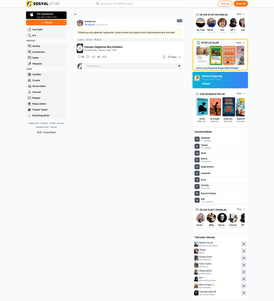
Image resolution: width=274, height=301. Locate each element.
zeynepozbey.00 (207, 291)
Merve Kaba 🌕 (207, 284)
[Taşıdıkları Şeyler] (229, 55)
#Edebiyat (90, 24)
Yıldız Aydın (205, 263)
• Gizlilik (52, 123)
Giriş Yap (225, 3)
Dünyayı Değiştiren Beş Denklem (103, 47)
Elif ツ (202, 277)
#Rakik (206, 83)
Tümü (239, 14)
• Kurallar (60, 123)
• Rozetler (43, 123)
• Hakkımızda (33, 123)
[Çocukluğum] (202, 55)
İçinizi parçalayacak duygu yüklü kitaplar (217, 68)
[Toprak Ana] (242, 55)
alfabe (202, 250)
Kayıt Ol (240, 3)
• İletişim (53, 127)
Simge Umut (205, 257)
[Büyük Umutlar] (216, 55)
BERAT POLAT (206, 243)
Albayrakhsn (205, 270)
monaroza (90, 21)
